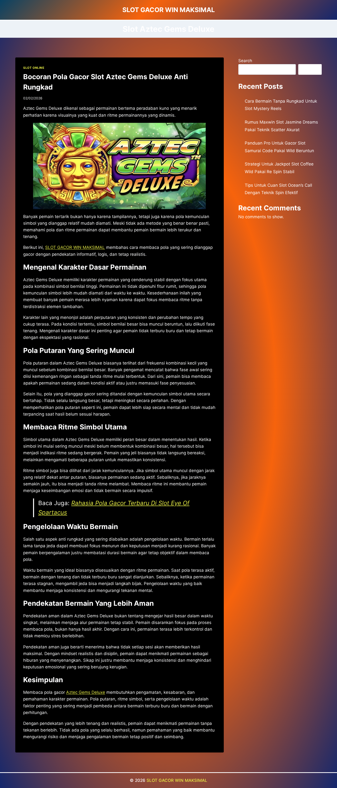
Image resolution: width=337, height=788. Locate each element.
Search (245, 60)
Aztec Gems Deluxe (85, 692)
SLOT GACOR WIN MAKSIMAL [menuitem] (75, 247)
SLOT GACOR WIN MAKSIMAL (177, 780)
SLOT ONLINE (33, 68)
